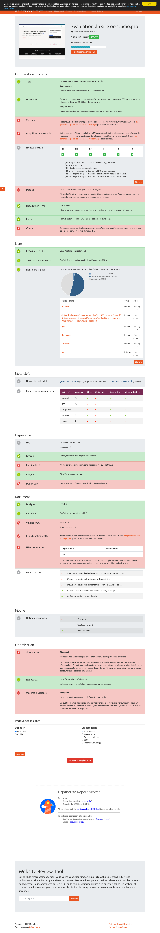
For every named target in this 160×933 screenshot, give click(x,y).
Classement (59, 11)
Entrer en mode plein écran (80, 760)
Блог (63, 352)
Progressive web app (92, 743)
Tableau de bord (96, 11)
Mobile (20, 734)
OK (149, 3)
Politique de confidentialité (120, 924)
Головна (65, 307)
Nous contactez (80, 11)
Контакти (65, 344)
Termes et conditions (118, 927)
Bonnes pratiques (91, 737)
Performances (90, 731)
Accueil (49, 11)
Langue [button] (139, 11)
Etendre (138, 182)
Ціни (63, 327)
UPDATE (94, 37)
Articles (69, 11)
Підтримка (66, 335)
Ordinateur (22, 731)
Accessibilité (89, 734)
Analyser (20, 754)
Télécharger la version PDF (84, 52)
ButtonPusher (35, 927)
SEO (86, 740)
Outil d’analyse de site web (29, 11)
